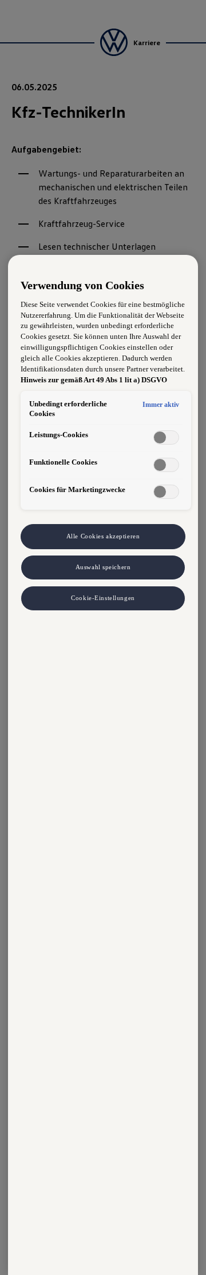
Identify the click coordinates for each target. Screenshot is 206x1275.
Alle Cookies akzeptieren (103, 536)
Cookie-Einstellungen (102, 597)
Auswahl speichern (103, 566)
